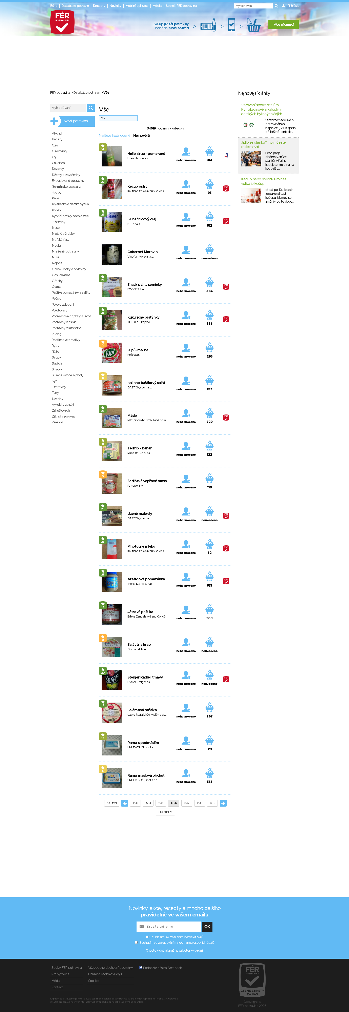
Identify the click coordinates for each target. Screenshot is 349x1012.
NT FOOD (133, 224)
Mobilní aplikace (137, 5)
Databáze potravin (75, 5)
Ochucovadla (61, 275)
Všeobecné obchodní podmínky (110, 967)
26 (103, 280)
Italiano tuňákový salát (146, 383)
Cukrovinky (59, 151)
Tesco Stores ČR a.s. (140, 584)
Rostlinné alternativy (66, 340)
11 (103, 443)
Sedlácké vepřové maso (147, 481)
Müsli (55, 257)
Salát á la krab (139, 645)
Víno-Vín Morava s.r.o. (140, 256)
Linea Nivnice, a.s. (137, 158)
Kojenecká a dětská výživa (70, 204)
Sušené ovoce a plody (67, 375)
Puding (56, 334)
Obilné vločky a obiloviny (69, 269)
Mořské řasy (60, 239)
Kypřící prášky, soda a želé (70, 216)
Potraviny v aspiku (64, 322)
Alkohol (57, 133)
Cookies (93, 981)
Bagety (57, 139)
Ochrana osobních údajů (105, 974)
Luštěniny (58, 222)
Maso (56, 227)
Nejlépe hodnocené (114, 136)
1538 (199, 803)
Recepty (99, 5)
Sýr (54, 381)
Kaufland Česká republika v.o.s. (145, 191)
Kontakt (57, 987)
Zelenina (57, 422)
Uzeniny (57, 399)
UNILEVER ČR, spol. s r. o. (142, 747)
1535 (160, 803)
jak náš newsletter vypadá (183, 950)
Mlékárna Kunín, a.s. (138, 453)
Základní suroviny (63, 416)
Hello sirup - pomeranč (146, 154)
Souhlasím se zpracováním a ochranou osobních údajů (177, 942)
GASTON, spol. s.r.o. (139, 387)
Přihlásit (293, 5)
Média (157, 5)
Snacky (57, 369)
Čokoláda (58, 163)
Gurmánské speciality (66, 186)
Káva (55, 198)
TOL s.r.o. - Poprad (138, 322)
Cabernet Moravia (142, 252)
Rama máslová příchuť (145, 775)
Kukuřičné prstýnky (143, 317)
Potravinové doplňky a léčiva (71, 316)
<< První (112, 803)
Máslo (132, 416)
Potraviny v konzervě (67, 328)
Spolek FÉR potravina (181, 5)
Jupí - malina (137, 350)
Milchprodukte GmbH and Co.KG (147, 420)
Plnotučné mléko (141, 546)
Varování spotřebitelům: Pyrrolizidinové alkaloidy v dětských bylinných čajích (261, 109)
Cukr (55, 145)
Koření (56, 210)
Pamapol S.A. (135, 485)
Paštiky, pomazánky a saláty (71, 292)
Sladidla (57, 363)
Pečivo (56, 298)
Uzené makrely (139, 514)
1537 (186, 803)
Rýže (55, 351)
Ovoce (56, 286)
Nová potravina (76, 121)
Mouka (56, 245)
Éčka (53, 5)
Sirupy (56, 357)
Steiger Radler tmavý (145, 677)
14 (102, 149)
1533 (135, 803)
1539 (212, 803)
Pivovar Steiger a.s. (138, 682)
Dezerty (58, 168)
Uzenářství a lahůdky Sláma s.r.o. (147, 714)
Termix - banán (139, 448)
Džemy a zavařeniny (66, 175)
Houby (56, 192)
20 (103, 672)
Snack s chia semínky (144, 285)
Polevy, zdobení (63, 304)
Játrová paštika (140, 612)
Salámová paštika (142, 710)
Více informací (283, 24)
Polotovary (59, 310)
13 (102, 738)
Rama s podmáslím (143, 743)
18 (102, 607)
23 (103, 182)
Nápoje (57, 263)
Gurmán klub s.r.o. (138, 649)
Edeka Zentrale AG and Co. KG (146, 616)
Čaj (54, 157)
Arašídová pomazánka (146, 579)
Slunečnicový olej (141, 219)
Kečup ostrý (137, 186)
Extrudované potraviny (68, 180)
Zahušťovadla (61, 410)
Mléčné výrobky (63, 233)
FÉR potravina (60, 92)
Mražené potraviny (65, 251)
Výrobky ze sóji (63, 404)
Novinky (115, 5)
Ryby (55, 345)
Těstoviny (59, 387)
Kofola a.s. (133, 354)
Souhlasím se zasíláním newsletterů (176, 937)
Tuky (55, 392)
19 (102, 705)
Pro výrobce (60, 974)
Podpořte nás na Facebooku (162, 968)
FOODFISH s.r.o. (137, 289)
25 (103, 214)
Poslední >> (165, 812)
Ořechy (57, 281)
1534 (148, 803)
